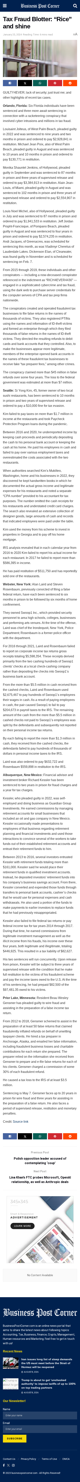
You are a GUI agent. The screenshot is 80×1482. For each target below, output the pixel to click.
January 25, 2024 (12, 34)
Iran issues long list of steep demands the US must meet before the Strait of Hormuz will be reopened (46, 1363)
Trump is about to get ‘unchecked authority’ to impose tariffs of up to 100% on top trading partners (48, 1384)
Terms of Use (49, 1458)
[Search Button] (75, 6)
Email (6, 1423)
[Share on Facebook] (10, 83)
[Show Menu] (5, 6)
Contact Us (9, 1458)
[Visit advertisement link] (40, 1229)
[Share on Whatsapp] (40, 83)
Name (6, 1409)
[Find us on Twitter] (8, 1465)
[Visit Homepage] (40, 6)
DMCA (66, 1458)
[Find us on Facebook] (4, 1465)
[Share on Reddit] (70, 83)
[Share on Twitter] (25, 83)
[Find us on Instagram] (13, 1465)
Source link (20, 1121)
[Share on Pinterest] (55, 83)
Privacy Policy (28, 1458)
